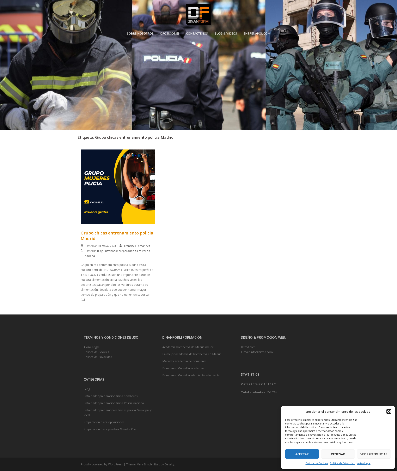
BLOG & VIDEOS (225, 33)
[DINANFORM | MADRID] (198, 16)
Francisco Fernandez (137, 246)
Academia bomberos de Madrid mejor (187, 347)
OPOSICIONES (169, 33)
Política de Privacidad (342, 463)
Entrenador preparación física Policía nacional (114, 403)
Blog (100, 251)
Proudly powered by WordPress (102, 464)
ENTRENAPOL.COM (257, 33)
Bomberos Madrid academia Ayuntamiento (191, 375)
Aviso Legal (364, 463)
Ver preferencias (373, 454)
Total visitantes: (254, 392)
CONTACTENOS (197, 33)
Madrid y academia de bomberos (184, 361)
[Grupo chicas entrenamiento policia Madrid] (118, 186)
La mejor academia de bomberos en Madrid (191, 354)
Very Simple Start (148, 464)
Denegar (338, 454)
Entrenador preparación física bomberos (111, 396)
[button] (389, 411)
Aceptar (302, 454)
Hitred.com (248, 347)
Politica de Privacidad (98, 357)
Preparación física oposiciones (104, 422)
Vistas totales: (252, 384)
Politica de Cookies (317, 463)
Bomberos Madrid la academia (183, 368)
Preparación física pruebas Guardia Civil (110, 429)
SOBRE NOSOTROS (140, 33)
